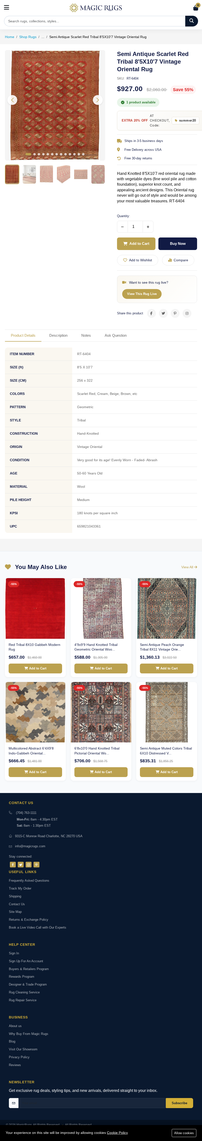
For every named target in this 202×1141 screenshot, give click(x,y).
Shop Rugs (27, 37)
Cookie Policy (117, 1133)
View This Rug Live (142, 294)
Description (58, 335)
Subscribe (179, 1103)
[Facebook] (13, 864)
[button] (98, 100)
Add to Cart (139, 243)
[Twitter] (21, 864)
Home (9, 37)
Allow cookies (184, 1133)
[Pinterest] (36, 864)
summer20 (187, 120)
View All (187, 567)
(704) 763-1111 (26, 813)
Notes (86, 335)
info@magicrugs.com (30, 846)
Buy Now (178, 243)
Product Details (23, 335)
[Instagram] (29, 864)
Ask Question (116, 335)
